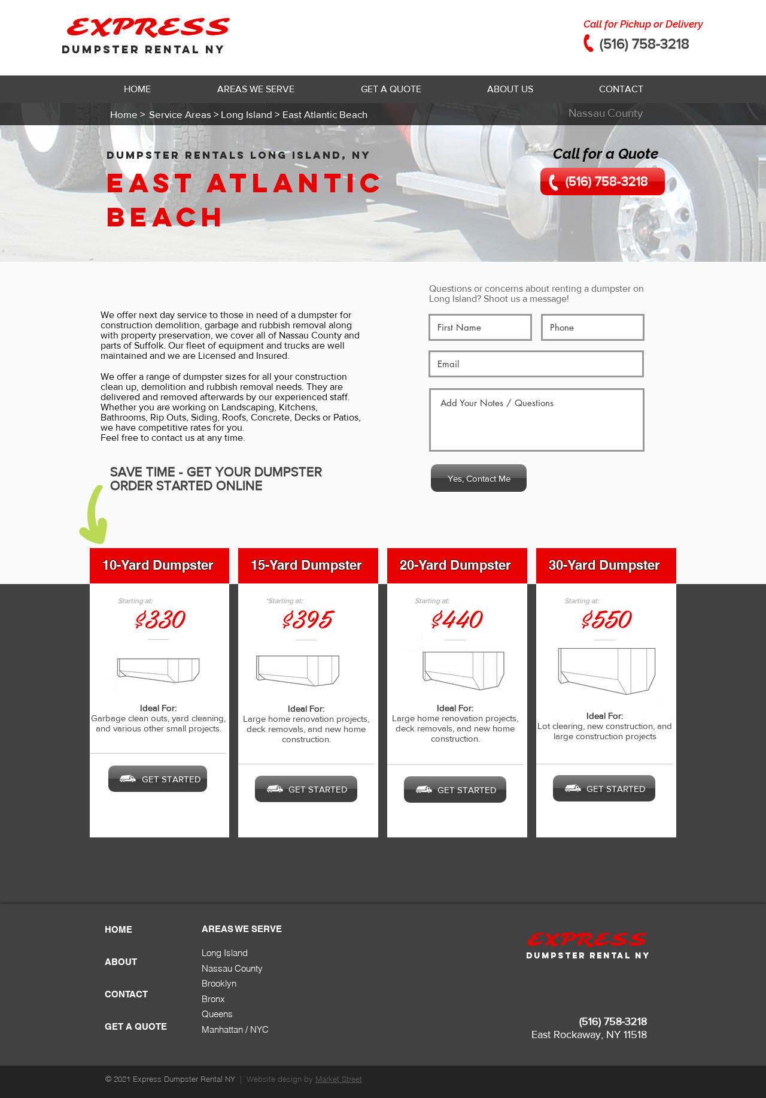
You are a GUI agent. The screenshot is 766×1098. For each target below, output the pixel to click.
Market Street (338, 1079)
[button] (255, 89)
